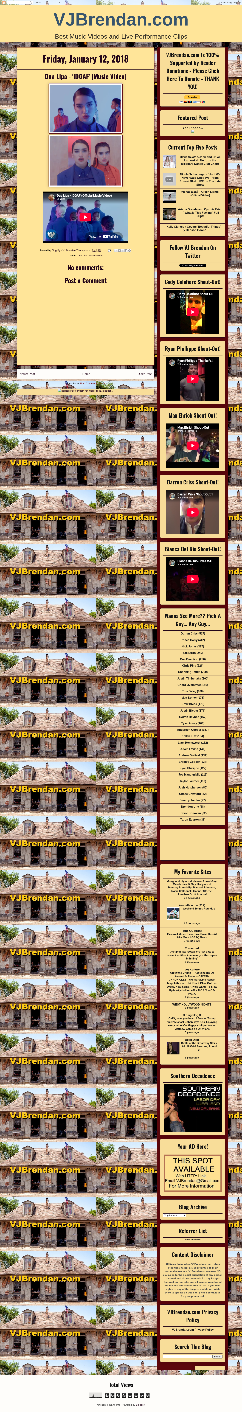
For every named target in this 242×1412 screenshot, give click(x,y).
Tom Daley (189, 691)
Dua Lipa (82, 255)
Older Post (144, 374)
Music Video (96, 255)
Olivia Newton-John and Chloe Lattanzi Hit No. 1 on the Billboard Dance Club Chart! (200, 160)
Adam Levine (189, 749)
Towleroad (192, 948)
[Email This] (116, 250)
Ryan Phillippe (189, 768)
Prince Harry (189, 640)
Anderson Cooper (189, 729)
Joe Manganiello (189, 774)
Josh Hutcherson (190, 787)
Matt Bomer (189, 697)
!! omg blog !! (192, 1015)
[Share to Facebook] (126, 250)
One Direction (189, 659)
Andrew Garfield (189, 755)
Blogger (140, 1404)
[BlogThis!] (119, 250)
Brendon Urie (190, 806)
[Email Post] (109, 250)
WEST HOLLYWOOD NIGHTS (192, 1004)
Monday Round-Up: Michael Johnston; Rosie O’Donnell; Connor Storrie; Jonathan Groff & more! (192, 891)
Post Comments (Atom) (93, 383)
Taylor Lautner (189, 781)
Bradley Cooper (189, 761)
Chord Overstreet (189, 684)
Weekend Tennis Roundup (199, 908)
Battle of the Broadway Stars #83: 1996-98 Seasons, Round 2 (199, 1047)
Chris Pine (189, 665)
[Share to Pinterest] (129, 250)
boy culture (192, 969)
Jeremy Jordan (190, 800)
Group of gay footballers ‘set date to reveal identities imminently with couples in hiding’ (192, 955)
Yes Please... (192, 128)
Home (86, 374)
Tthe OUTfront (192, 930)
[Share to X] (123, 250)
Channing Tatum (189, 671)
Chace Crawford (190, 793)
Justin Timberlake (189, 678)
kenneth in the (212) (192, 905)
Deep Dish (192, 1039)
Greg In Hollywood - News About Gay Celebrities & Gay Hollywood (192, 883)
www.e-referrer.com (193, 1240)
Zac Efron (189, 652)
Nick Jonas (189, 646)
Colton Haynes (189, 716)
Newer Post (27, 374)
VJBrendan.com (121, 19)
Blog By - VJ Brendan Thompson (70, 250)
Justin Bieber (189, 710)
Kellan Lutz (189, 736)
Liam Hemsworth (189, 742)
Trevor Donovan (190, 813)
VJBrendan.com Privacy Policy (193, 1329)
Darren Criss (189, 633)
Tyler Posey (189, 723)
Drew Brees (189, 704)
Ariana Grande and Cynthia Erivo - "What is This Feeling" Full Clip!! (200, 213)
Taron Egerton (190, 819)
